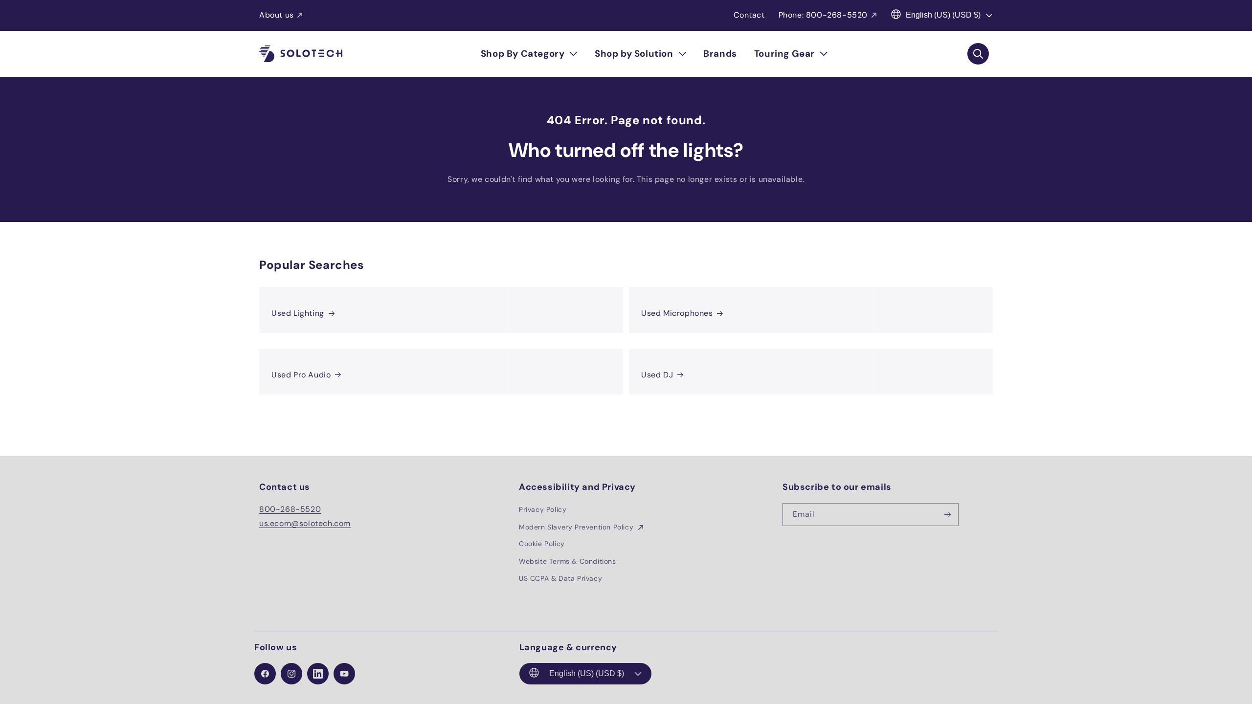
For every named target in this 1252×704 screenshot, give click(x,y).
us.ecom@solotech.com (305, 523)
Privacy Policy (542, 510)
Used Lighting (297, 313)
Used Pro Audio (301, 375)
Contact (749, 15)
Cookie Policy (542, 544)
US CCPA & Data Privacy (560, 578)
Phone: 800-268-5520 (823, 15)
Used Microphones (677, 313)
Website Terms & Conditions (567, 561)
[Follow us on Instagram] (291, 673)
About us (276, 15)
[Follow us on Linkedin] (318, 673)
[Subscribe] (947, 514)
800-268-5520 (290, 510)
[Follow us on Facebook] (265, 673)
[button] (529, 54)
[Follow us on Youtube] (344, 673)
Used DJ (657, 375)
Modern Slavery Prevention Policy (577, 527)
